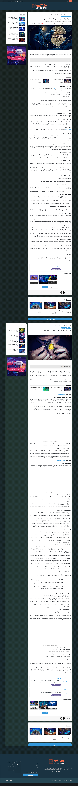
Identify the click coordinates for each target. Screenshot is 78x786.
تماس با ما (36, 763)
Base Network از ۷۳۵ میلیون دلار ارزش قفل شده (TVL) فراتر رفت (13, 29)
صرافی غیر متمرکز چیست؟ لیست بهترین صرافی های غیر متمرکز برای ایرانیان (51, 311)
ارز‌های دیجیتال (36, 762)
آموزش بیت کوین (64, 16)
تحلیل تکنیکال (12, 768)
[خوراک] (15, 1)
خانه (69, 14)
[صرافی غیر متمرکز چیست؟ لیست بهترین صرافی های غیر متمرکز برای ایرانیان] (50, 305)
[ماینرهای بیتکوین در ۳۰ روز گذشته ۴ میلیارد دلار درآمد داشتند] (22, 34)
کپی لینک (44, 287)
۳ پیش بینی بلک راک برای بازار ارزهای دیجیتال (13, 23)
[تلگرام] (17, 1)
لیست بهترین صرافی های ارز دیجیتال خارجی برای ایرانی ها (58, 1)
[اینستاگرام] (19, 1)
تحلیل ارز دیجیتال (12, 766)
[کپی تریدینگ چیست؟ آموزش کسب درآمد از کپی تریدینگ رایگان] (46, 81)
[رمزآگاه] (39, 6)
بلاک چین (12, 764)
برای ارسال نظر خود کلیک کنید (50, 319)
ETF (19, 762)
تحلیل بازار (18, 768)
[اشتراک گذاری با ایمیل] (61, 292)
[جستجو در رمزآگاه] (3, 1)
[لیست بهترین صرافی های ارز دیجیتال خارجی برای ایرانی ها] (36, 305)
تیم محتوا (68, 23)
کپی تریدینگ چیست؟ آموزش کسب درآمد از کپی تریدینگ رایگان (36, 80)
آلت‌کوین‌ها (14, 762)
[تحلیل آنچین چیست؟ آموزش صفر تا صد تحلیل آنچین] (67, 81)
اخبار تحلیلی (18, 764)
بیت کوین (18, 766)
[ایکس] (24, 1)
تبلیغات (37, 765)
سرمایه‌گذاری (18, 772)
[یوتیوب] (20, 1)
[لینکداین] (22, 1)
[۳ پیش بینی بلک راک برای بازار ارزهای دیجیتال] (22, 24)
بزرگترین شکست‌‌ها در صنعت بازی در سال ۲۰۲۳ (13, 39)
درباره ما (37, 767)
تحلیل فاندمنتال (17, 770)
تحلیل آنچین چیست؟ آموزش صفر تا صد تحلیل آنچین (57, 80)
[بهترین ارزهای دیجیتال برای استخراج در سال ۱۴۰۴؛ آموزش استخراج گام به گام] (64, 305)
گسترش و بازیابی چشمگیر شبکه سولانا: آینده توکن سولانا (13, 18)
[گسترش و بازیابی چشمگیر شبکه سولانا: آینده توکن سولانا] (22, 19)
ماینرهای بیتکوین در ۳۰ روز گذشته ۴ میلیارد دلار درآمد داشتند (13, 34)
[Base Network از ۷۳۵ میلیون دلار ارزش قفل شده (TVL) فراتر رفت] (22, 29)
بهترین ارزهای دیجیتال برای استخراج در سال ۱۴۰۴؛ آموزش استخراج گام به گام (64, 310)
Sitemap (37, 769)
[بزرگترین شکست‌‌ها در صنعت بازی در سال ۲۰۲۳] (22, 40)
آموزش (67, 14)
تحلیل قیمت (11, 770)
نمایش (63, 60)
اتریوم (9, 762)
